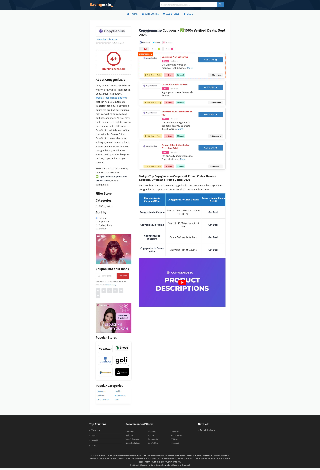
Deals (169, 49)
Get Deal (209, 59)
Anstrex (94, 445)
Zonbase (151, 435)
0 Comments (216, 75)
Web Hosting (120, 395)
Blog (190, 13)
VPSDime (174, 439)
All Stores (172, 13)
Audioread (129, 435)
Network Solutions (133, 443)
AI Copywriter (103, 399)
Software (101, 395)
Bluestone (152, 431)
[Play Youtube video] (182, 282)
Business (101, 391)
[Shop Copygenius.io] (113, 31)
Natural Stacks (176, 435)
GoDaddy (95, 440)
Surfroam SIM (153, 439)
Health (117, 391)
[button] (145, 42)
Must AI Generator (132, 439)
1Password (175, 443)
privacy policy (111, 285)
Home (134, 13)
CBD (116, 399)
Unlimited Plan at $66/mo (175, 56)
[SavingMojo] (101, 4)
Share (170, 75)
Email (181, 75)
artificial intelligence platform (111, 97)
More (190, 67)
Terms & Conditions (207, 430)
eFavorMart (130, 431)
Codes (155, 49)
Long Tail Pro (153, 443)
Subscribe (123, 276)
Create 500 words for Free (174, 84)
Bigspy (94, 435)
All (143, 49)
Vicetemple (96, 430)
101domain (175, 431)
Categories (152, 13)
